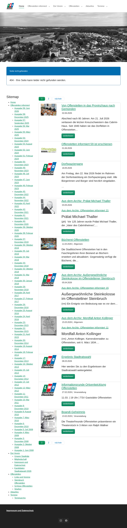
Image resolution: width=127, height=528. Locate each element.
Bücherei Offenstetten (75, 239)
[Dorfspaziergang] (49, 169)
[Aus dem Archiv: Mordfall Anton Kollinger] (49, 326)
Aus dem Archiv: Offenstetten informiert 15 (85, 288)
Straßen (17, 489)
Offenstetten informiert (20, 105)
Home (13, 102)
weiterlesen (68, 136)
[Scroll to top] (122, 523)
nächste (58, 99)
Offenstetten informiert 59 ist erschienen (87, 144)
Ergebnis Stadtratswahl (76, 356)
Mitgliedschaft (20, 459)
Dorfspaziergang (72, 163)
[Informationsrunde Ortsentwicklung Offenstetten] (49, 389)
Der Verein (15, 453)
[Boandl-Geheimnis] (49, 421)
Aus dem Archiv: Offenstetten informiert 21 (85, 210)
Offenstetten (15, 474)
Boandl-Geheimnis (73, 412)
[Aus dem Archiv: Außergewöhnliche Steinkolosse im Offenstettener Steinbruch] (49, 280)
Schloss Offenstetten (23, 486)
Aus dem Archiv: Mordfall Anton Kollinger (87, 318)
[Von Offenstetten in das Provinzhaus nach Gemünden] (49, 109)
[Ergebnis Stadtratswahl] (49, 362)
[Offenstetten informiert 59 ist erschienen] (49, 150)
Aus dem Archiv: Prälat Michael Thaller (86, 201)
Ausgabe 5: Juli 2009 (23, 429)
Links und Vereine (22, 477)
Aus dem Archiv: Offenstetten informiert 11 (85, 327)
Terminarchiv (20, 498)
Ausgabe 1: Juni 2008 (24, 450)
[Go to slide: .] (61, 58)
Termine (13, 495)
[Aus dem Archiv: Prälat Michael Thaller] (49, 206)
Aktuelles (14, 492)
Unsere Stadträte (21, 456)
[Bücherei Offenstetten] (49, 244)
